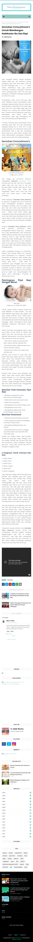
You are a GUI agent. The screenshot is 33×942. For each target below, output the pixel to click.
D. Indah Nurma (6, 37)
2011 (17, 834)
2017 (17, 816)
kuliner (25, 853)
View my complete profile (17, 731)
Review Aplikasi (18, 867)
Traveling (19, 856)
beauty (10, 858)
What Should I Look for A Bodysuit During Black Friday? (20, 898)
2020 (17, 807)
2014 (17, 825)
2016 (17, 819)
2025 (17, 792)
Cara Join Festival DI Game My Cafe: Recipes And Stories (20, 773)
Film (17, 861)
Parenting (8, 22)
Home (3, 22)
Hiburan (16, 858)
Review (11, 853)
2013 (17, 828)
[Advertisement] (16, 704)
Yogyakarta (6, 861)
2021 (17, 804)
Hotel (21, 858)
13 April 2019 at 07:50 (12, 622)
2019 (17, 810)
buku (25, 867)
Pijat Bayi (16, 377)
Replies (10, 634)
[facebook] (4, 744)
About (16, 935)
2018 (17, 813)
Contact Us (23, 935)
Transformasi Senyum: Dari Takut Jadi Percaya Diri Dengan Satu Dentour (20, 889)
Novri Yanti (10, 621)
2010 (17, 836)
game (4, 858)
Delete (12, 631)
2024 (17, 795)
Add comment (11, 639)
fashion (22, 861)
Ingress (22, 864)
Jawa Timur (12, 856)
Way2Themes (17, 938)
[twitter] (9, 744)
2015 (17, 822)
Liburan (5, 853)
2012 (17, 831)
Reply (8, 631)
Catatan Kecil (18, 853)
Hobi (25, 856)
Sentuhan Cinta (25, 181)
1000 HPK (22, 85)
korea (12, 861)
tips (11, 867)
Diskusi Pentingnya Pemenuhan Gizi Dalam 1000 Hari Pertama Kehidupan (20, 604)
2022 (17, 801)
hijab (27, 864)
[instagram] (14, 744)
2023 (17, 798)
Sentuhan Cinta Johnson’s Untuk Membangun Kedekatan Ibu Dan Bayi (19, 595)
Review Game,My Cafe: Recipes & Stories (20, 766)
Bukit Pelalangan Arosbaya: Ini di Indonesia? (19, 781)
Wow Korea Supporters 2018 (10, 864)
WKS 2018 (5, 867)
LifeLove (5, 856)
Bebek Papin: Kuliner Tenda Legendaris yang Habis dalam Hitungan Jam (19, 880)
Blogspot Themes (16, 939)
